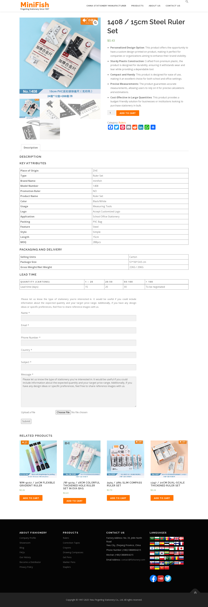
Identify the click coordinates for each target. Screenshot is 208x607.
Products (137, 6)
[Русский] (181, 557)
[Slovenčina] (152, 562)
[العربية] (152, 538)
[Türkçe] (152, 567)
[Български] (157, 538)
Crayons (67, 547)
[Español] (161, 543)
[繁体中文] (166, 567)
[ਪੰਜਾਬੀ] (157, 557)
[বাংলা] (161, 538)
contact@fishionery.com (133, 559)
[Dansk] (181, 538)
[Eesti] (166, 543)
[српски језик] (161, 562)
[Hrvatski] (161, 548)
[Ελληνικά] (157, 543)
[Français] (181, 543)
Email (24, 325)
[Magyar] (166, 548)
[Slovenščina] (157, 562)
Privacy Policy (26, 567)
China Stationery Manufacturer (106, 6)
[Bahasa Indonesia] (171, 548)
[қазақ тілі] (157, 552)
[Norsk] (181, 552)
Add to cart (128, 113)
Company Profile (27, 537)
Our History (25, 557)
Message (26, 374)
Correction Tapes (71, 542)
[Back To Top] (195, 592)
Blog (21, 547)
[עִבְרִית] (152, 548)
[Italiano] (176, 548)
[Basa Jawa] (152, 552)
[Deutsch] (152, 543)
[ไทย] (176, 562)
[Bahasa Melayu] (176, 552)
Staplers (67, 567)
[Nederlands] (152, 557)
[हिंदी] (157, 548)
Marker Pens (69, 562)
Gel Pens (67, 557)
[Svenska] (166, 562)
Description (31, 147)
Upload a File (28, 412)
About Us (154, 6)
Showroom (24, 542)
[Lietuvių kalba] (166, 552)
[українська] (157, 567)
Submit (26, 421)
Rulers (122, 122)
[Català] (166, 538)
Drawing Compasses (73, 552)
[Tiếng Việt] (161, 567)
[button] (186, 1)
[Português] (171, 557)
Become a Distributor (30, 562)
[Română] (176, 557)
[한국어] (161, 552)
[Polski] (161, 557)
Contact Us (173, 6)
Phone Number (29, 337)
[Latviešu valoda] (171, 552)
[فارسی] (171, 543)
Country (25, 350)
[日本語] (181, 548)
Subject (25, 362)
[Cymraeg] (176, 538)
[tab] (30, 147)
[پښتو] (166, 557)
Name (24, 313)
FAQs (22, 552)
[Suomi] (176, 543)
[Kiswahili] (171, 562)
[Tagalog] (181, 562)
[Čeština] (171, 538)
